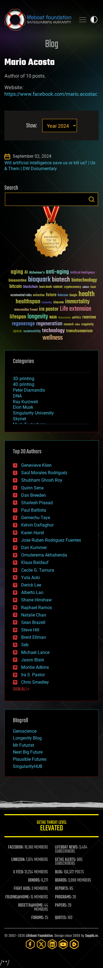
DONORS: (34, 880)
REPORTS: (62, 888)
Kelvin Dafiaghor (37, 525)
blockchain (30, 287)
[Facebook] (30, 944)
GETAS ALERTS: (65, 859)
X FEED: (18, 872)
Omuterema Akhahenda (44, 555)
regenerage (23, 324)
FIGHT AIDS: (22, 888)
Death (93, 287)
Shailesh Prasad (37, 502)
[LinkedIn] (52, 944)
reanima (89, 317)
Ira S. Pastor (33, 674)
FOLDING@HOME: (17, 897)
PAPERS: (61, 905)
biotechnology (84, 280)
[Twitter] (41, 944)
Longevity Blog (27, 738)
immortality (77, 301)
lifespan (18, 317)
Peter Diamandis (29, 390)
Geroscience (25, 731)
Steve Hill (30, 629)
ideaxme (58, 303)
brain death (45, 287)
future (51, 295)
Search (91, 199)
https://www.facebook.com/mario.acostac (50, 94)
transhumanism (79, 331)
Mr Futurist (23, 745)
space (17, 331)
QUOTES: (61, 917)
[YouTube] (63, 944)
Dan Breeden (33, 495)
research (69, 324)
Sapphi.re (91, 936)
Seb (25, 644)
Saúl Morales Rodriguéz (44, 472)
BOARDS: (61, 880)
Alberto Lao (32, 592)
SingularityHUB (27, 766)
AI (26, 272)
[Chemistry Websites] (51, 233)
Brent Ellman (33, 637)
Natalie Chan (33, 615)
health (87, 294)
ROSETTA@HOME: (30, 905)
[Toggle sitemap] (82, 19)
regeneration (49, 324)
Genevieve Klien (36, 465)
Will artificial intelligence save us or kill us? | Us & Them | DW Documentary (49, 165)
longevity (37, 316)
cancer (58, 287)
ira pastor (49, 309)
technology (53, 331)
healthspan (28, 301)
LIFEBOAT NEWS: (66, 847)
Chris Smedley (35, 682)
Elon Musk (23, 407)
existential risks (21, 295)
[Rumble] (74, 944)
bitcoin (15, 287)
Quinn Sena (32, 487)
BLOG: (59, 872)
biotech (61, 279)
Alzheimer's (36, 273)
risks (77, 324)
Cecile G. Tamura (37, 570)
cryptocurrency (72, 287)
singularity (87, 324)
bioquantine (18, 280)
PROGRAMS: (63, 897)
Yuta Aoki (30, 577)
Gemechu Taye (35, 517)
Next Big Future (28, 752)
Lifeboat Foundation (39, 936)
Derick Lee (31, 585)
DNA (17, 396)
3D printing (23, 378)
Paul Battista (33, 510)
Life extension (75, 309)
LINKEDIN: (18, 859)
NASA (53, 317)
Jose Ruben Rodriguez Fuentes (51, 540)
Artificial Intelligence (82, 273)
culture (85, 287)
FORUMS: (37, 917)
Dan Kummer (34, 547)
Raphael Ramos (36, 607)
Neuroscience (64, 318)
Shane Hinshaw (36, 599)
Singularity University (33, 413)
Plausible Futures (29, 759)
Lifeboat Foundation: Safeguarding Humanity (37, 19)
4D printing (23, 384)
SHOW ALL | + (21, 689)
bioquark (39, 280)
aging (17, 272)
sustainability (32, 332)
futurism (63, 296)
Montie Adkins (35, 667)
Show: (31, 126)
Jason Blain (32, 659)
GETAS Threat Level (51, 826)
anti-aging (57, 272)
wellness (53, 338)
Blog (51, 44)
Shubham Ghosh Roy (41, 480)
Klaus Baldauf (35, 562)
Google (73, 295)
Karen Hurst (32, 532)
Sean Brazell (33, 622)
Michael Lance (35, 652)
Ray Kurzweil (25, 401)
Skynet (19, 418)
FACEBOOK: (16, 847)
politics (76, 318)
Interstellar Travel (26, 310)
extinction (38, 295)
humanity (47, 302)
